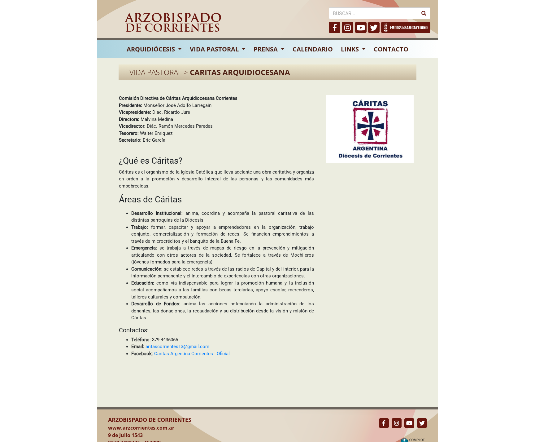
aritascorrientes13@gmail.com (177, 346)
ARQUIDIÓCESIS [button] (151, 49)
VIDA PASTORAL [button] (215, 49)
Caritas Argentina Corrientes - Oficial (192, 353)
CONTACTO (391, 49)
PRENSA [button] (266, 49)
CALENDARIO (313, 49)
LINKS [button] (350, 49)
